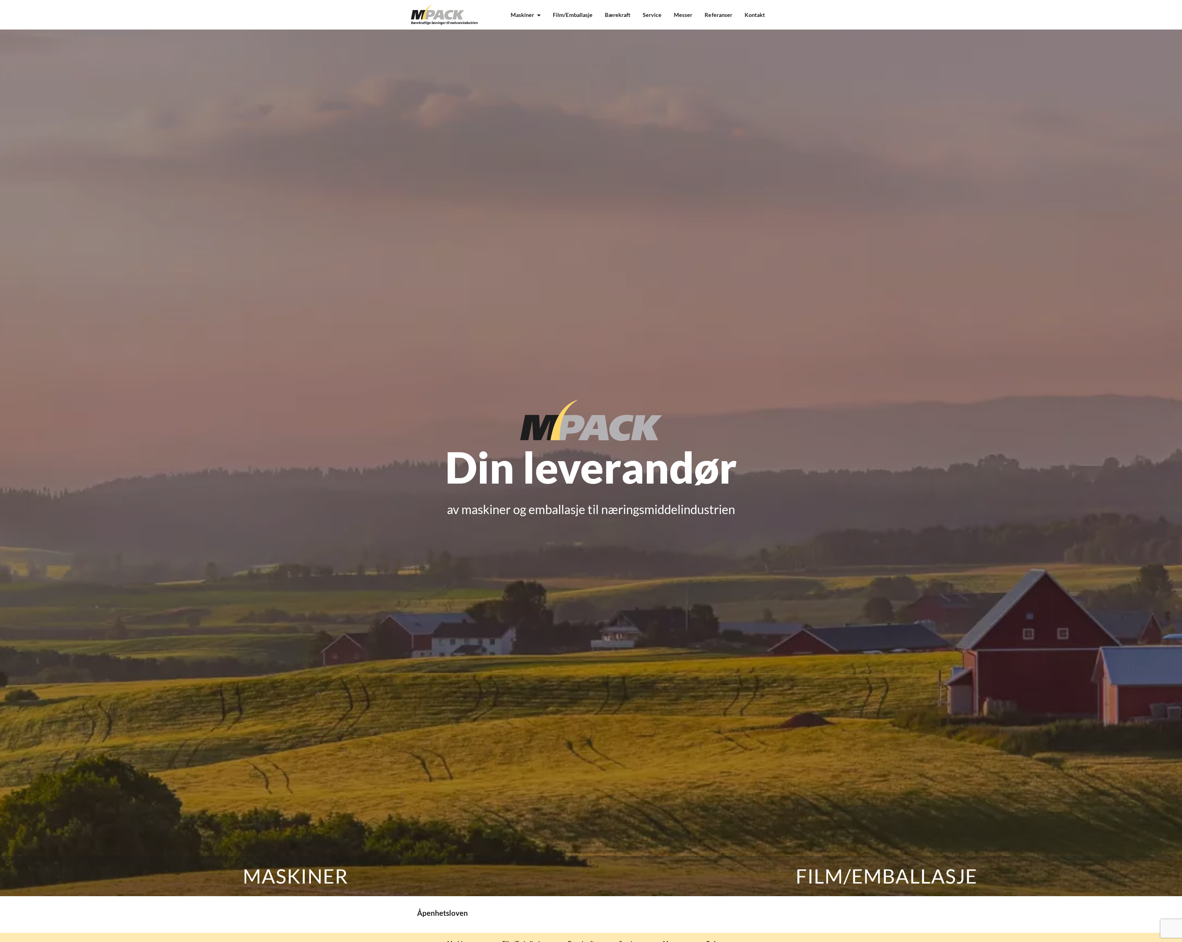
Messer (683, 14)
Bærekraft (617, 14)
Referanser (718, 14)
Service (652, 14)
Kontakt (755, 14)
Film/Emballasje (572, 14)
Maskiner (522, 14)
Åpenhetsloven (442, 912)
